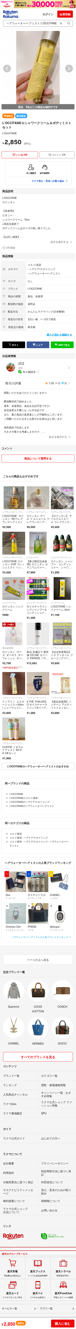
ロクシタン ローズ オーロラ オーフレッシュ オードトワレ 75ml (13, 656)
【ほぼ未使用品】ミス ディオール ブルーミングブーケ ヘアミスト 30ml (62, 656)
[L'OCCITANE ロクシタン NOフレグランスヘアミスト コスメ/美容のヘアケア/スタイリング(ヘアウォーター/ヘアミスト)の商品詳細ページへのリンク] (13, 497)
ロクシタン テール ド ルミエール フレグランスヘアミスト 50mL (38, 520)
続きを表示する (59, 242)
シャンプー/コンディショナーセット (62, 557)
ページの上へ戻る (38, 960)
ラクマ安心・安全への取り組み (48, 181)
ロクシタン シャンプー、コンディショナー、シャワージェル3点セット (62, 565)
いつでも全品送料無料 (38, 1273)
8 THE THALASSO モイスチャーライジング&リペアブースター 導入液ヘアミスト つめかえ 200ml (38, 709)
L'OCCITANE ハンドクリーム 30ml (61, 608)
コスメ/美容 (34, 265)
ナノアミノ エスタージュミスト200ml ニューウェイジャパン (13, 706)
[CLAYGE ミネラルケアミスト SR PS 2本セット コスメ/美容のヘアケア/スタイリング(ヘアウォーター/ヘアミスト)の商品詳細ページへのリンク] (13, 728)
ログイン (47, 14)
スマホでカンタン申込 (12, 1295)
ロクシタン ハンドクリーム (12, 608)
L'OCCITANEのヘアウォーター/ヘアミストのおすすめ (38, 766)
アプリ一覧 (46, 1308)
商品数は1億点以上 (12, 1273)
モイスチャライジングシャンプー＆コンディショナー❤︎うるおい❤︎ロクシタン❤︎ (38, 612)
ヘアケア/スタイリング (42, 269)
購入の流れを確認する (59, 334)
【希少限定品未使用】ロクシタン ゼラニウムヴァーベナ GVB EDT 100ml (38, 565)
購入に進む (63, 1323)
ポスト (15, 345)
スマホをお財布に (38, 1295)
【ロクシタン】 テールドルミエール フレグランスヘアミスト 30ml (61, 520)
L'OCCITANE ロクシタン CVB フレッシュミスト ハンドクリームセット (13, 565)
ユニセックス (32, 557)
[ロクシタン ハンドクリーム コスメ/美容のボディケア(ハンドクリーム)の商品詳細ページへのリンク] (13, 588)
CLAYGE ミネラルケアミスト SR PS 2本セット (12, 750)
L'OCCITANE (9, 133)
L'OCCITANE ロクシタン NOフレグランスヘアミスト (13, 519)
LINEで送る (63, 345)
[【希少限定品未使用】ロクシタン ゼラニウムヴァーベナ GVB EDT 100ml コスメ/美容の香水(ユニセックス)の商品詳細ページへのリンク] (38, 543)
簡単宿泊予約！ (63, 1273)
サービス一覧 (9, 1308)
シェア (39, 345)
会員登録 (65, 14)
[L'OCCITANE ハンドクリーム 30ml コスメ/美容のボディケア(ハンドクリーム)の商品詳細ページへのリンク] (62, 588)
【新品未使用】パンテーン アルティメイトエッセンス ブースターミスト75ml (61, 707)
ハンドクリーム (9, 602)
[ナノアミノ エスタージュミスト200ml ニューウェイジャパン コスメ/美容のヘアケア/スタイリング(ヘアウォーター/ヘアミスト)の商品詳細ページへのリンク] (13, 683)
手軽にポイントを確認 (63, 1295)
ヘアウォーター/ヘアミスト (44, 273)
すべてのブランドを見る (38, 1057)
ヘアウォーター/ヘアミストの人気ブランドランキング (40, 937)
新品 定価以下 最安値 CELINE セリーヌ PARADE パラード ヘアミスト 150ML (38, 658)
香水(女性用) (7, 648)
